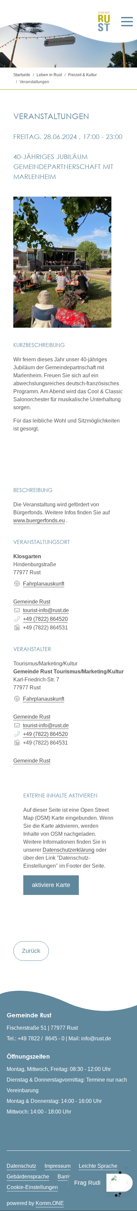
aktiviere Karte (51, 885)
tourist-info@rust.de (46, 610)
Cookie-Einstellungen (32, 1187)
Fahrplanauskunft (43, 584)
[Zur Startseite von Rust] (101, 21)
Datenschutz (21, 1166)
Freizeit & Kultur (82, 75)
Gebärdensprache (28, 1176)
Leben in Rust (49, 75)
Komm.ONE (50, 1203)
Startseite (21, 75)
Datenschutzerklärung (68, 850)
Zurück (31, 951)
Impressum (57, 1166)
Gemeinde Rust (31, 602)
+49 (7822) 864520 (45, 619)
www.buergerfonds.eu (39, 520)
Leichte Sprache (98, 1166)
